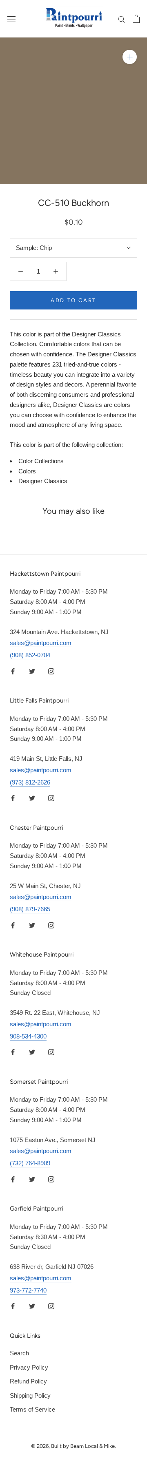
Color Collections (41, 460)
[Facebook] (13, 671)
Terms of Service (32, 1409)
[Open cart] (136, 19)
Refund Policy (28, 1381)
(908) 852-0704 (30, 655)
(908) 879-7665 (30, 909)
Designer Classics (42, 480)
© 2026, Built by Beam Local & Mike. (73, 1446)
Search (19, 1353)
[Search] (121, 18)
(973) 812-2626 (30, 782)
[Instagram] (51, 671)
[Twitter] (32, 671)
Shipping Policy (30, 1395)
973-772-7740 (28, 1290)
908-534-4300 (28, 1036)
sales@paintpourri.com (40, 642)
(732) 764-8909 (30, 1163)
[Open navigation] (11, 18)
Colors (27, 471)
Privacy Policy (29, 1367)
